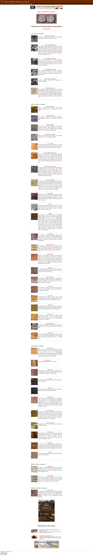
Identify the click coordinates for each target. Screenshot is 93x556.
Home (20, 3)
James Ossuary (50, 397)
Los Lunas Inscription (50, 179)
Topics (23, 3)
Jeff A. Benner (47, 28)
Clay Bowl (50, 452)
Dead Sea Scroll (50, 314)
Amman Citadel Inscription (50, 134)
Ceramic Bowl (50, 332)
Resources (26, 3)
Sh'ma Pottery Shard (50, 106)
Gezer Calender (50, 143)
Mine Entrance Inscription (50, 35)
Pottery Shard (50, 295)
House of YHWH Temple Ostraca (50, 152)
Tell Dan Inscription (50, 124)
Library (30, 3)
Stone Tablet (50, 369)
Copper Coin (50, 267)
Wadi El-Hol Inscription (50, 88)
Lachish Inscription (50, 254)
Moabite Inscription (50, 115)
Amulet (50, 378)
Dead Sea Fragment (50, 422)
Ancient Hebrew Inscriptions (48, 11)
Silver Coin (50, 204)
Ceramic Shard (50, 286)
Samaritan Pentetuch (50, 244)
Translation (10, 3)
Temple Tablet (50, 193)
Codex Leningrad (50, 475)
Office (13, 3)
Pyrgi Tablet (50, 304)
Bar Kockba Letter (50, 410)
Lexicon (5, 3)
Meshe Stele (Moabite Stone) (50, 166)
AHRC (2, 3)
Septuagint (50, 213)
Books (16, 3)
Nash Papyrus (50, 442)
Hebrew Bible (50, 466)
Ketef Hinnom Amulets (50, 323)
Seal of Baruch (50, 233)
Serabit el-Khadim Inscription (50, 58)
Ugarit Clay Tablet (50, 490)
